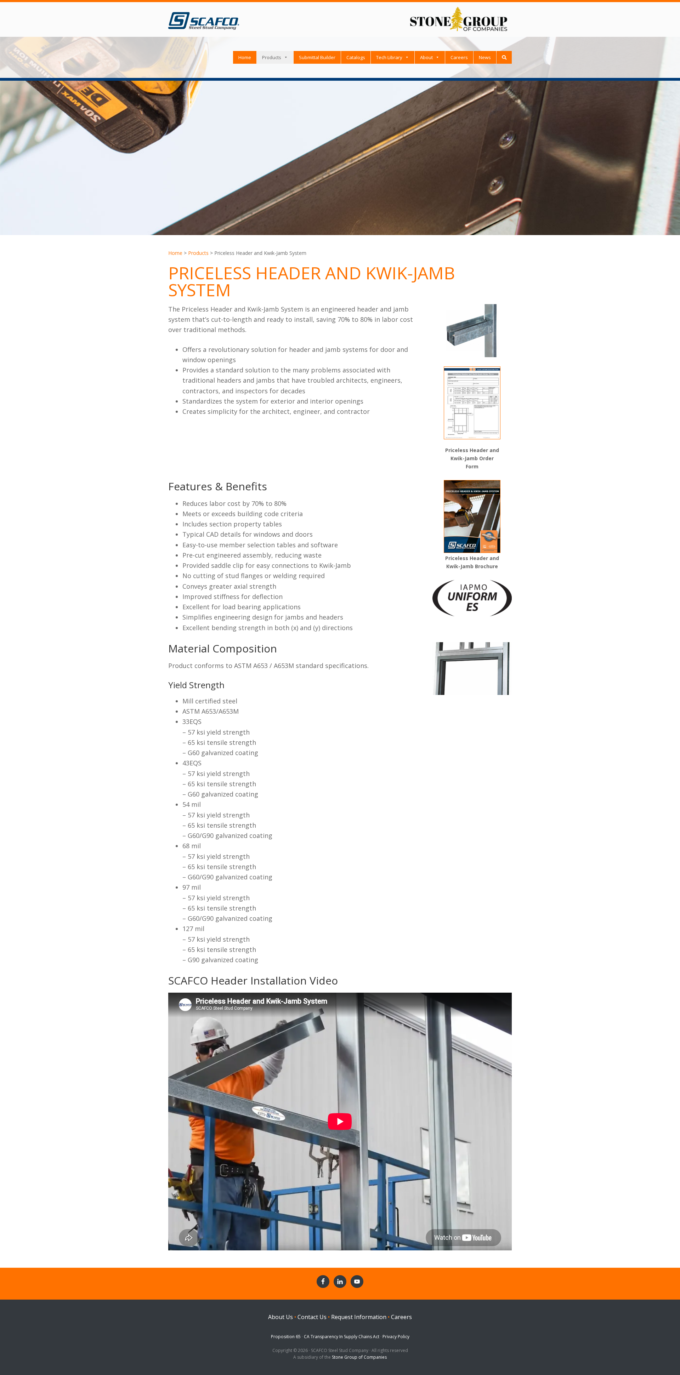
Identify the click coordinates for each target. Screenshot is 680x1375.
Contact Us (312, 1317)
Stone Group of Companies (359, 1357)
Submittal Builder (317, 57)
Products (271, 57)
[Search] (504, 57)
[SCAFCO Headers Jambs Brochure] (472, 549)
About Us (280, 1317)
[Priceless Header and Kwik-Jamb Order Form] (472, 441)
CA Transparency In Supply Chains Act (341, 1337)
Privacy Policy (395, 1337)
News (485, 57)
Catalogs (355, 57)
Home (244, 57)
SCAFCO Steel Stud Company (203, 18)
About (426, 57)
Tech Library (389, 57)
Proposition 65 (286, 1337)
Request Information (358, 1317)
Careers (459, 57)
